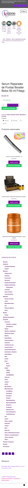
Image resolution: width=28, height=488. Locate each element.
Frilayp (8, 114)
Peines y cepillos (9, 421)
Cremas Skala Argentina (10, 349)
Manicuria (5, 271)
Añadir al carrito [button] (14, 162)
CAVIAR (8, 372)
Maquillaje (5, 296)
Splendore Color (10, 409)
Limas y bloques (8, 291)
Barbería (6, 335)
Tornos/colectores (9, 294)
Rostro (6, 310)
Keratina (8, 365)
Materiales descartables (8, 317)
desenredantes (8, 354)
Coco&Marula (9, 391)
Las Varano (7, 289)
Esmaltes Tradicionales (10, 285)
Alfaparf (6, 328)
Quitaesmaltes (9, 287)
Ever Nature (9, 395)
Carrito (21, 484)
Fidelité (6, 368)
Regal (6, 428)
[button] (4, 26)
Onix (6, 416)
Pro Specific (9, 407)
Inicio (4, 39)
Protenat (7, 425)
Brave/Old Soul (8, 338)
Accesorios (7, 321)
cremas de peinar (9, 347)
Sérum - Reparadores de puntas (19, 39)
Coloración (7, 342)
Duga (6, 356)
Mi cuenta (4, 485)
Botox (7, 363)
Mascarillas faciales (9, 303)
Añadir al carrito (13, 105)
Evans (6, 361)
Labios (6, 301)
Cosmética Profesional (10, 266)
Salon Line (7, 430)
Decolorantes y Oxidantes (11, 351)
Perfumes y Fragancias (8, 441)
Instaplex (8, 398)
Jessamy (7, 381)
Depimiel (7, 268)
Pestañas (5, 444)
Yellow (6, 439)
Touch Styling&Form (11, 411)
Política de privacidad (7, 478)
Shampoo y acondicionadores (12, 435)
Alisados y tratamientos (10, 331)
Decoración (7, 280)
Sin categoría (6, 446)
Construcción (8, 278)
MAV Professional (9, 388)
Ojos (6, 305)
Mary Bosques (8, 386)
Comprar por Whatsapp (9, 108)
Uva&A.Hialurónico (10, 414)
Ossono (6, 418)
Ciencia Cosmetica (9, 340)
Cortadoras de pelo (9, 345)
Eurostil (6, 358)
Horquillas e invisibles (11, 324)
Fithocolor (7, 377)
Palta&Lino (8, 405)
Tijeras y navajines (9, 437)
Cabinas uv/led (8, 273)
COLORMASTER (10, 375)
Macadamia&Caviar (10, 400)
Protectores (7, 423)
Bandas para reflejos (9, 333)
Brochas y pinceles (9, 298)
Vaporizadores (9, 326)
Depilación (5, 264)
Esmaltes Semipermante (10, 282)
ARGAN (8, 370)
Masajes (5, 312)
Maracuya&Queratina (11, 402)
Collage (6, 315)
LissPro (6, 384)
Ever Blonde (9, 393)
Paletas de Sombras (9, 308)
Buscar (14, 485)
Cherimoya (7, 275)
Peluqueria (8, 39)
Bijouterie (5, 261)
